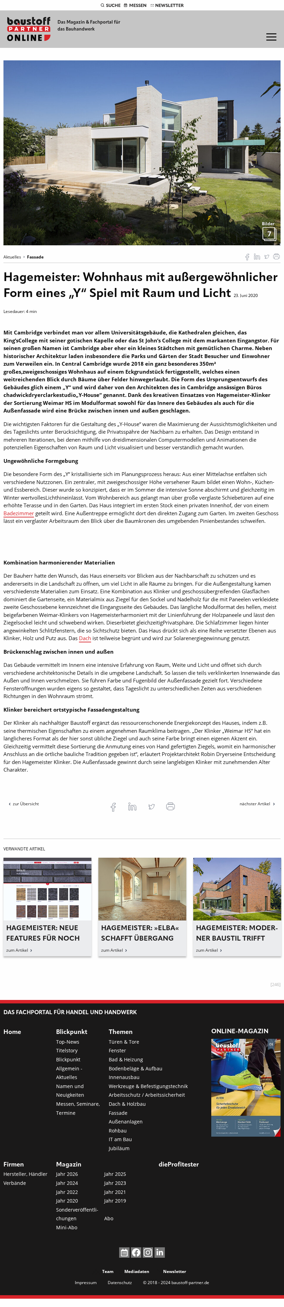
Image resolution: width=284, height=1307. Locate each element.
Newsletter (169, 5)
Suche (113, 5)
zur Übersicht (26, 804)
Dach (85, 638)
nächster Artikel (255, 804)
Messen (138, 5)
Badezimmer (18, 513)
